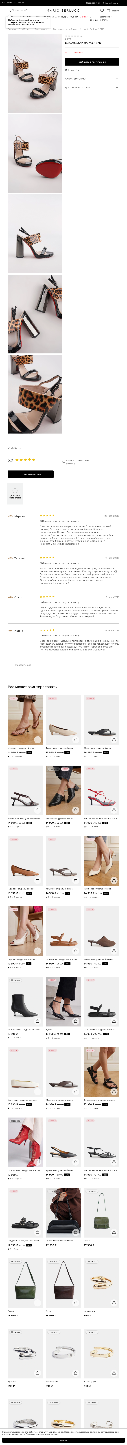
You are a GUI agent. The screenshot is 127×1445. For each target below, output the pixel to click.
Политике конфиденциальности (41, 1434)
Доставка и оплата (106, 18)
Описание (72, 69)
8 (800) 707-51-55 (93, 3)
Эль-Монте (19, 3)
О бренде (94, 18)
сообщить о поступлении (92, 62)
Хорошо (63, 1440)
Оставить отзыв (30, 474)
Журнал (74, 16)
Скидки (84, 16)
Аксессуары (61, 16)
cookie (21, 1432)
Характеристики (76, 78)
